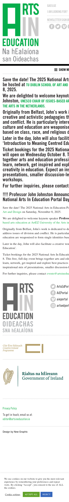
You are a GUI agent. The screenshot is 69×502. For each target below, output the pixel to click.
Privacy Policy (10, 408)
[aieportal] (53, 299)
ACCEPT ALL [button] (31, 494)
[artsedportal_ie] (53, 305)
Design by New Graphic (15, 431)
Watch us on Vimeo (64, 26)
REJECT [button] (46, 494)
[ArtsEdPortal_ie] (53, 286)
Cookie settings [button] (12, 494)
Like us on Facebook (51, 26)
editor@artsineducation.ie (16, 419)
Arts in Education (22, 32)
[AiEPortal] (53, 293)
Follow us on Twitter (58, 26)
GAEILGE (51, 6)
